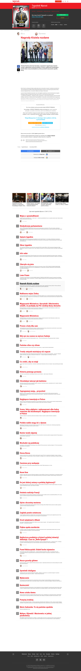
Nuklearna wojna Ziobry (29, 293)
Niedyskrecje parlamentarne (31, 226)
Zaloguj (62, 17)
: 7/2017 (36, 7)
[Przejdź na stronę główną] (11, 1)
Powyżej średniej (26, 600)
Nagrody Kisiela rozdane (29, 283)
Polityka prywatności (51, 656)
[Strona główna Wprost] (15, 1)
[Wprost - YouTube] (44, 659)
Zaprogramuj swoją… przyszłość (32, 391)
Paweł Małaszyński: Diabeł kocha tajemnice (37, 550)
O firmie (28, 656)
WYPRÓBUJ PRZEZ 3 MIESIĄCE (35, 123)
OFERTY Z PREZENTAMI (47, 123)
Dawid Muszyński (24, 532)
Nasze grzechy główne (29, 560)
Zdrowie (33, 654)
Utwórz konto (62, 14)
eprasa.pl (57, 25)
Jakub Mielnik (24, 487)
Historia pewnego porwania (30, 372)
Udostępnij (31, 151)
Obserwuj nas (39, 154)
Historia (52, 654)
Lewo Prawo (24, 275)
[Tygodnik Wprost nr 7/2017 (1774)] (21, 16)
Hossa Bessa (25, 453)
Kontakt (32, 656)
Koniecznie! (24, 585)
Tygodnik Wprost (39, 5)
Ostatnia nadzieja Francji (30, 492)
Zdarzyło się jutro (27, 264)
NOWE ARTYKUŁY (40, 127)
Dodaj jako (39, 157)
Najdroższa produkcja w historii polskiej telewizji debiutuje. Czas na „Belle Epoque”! (39, 538)
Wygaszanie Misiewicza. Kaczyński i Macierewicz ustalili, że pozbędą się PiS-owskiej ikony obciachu (40, 305)
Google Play (48, 136)
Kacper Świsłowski (30, 288)
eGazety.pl (53, 25)
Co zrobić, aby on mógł (29, 362)
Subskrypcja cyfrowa (55, 11)
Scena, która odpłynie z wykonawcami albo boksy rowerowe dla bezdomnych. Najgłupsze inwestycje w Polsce (40, 411)
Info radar (24, 253)
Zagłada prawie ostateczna (30, 513)
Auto (41, 654)
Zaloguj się (44, 125)
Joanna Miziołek (30, 232)
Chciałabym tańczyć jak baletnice (33, 381)
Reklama (42, 656)
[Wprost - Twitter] (40, 659)
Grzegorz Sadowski (24, 467)
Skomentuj (51, 151)
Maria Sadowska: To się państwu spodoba (36, 607)
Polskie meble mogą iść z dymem (33, 423)
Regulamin (45, 656)
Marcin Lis (23, 288)
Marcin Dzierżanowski (32, 331)
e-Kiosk (61, 25)
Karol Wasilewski (24, 340)
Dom (44, 654)
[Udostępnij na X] (18, 69)
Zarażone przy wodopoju (29, 463)
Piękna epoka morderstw (29, 527)
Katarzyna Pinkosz (24, 386)
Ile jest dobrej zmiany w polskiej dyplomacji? (37, 482)
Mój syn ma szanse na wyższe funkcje (35, 336)
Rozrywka (48, 654)
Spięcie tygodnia (26, 237)
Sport (37, 654)
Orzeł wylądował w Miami (30, 520)
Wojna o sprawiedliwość (29, 216)
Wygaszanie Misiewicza (29, 316)
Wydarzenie (24, 578)
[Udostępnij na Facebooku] (18, 66)
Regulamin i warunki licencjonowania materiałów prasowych (34, 141)
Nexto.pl (65, 25)
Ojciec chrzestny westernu (30, 503)
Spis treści (34, 11)
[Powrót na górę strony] (68, 654)
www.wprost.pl (42, 668)
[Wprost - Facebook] (37, 659)
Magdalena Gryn (24, 438)
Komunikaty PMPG (33, 146)
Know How (24, 472)
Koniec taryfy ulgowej (28, 433)
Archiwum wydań (40, 11)
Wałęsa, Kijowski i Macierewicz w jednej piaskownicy (36, 614)
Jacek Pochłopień (24, 221)
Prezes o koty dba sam (29, 326)
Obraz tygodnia (26, 245)
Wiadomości (24, 654)
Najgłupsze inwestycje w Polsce (32, 399)
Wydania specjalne (47, 11)
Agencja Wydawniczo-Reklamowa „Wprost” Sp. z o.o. (38, 665)
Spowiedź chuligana (28, 571)
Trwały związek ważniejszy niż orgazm (35, 352)
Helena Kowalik (24, 376)
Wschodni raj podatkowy (29, 443)
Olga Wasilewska (24, 331)
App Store (44, 136)
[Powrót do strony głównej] (13, 654)
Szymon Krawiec (24, 259)
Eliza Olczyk (23, 232)
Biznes (29, 654)
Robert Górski (31, 270)
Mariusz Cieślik (24, 270)
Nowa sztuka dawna (27, 592)
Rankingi (57, 654)
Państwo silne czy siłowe (30, 345)
